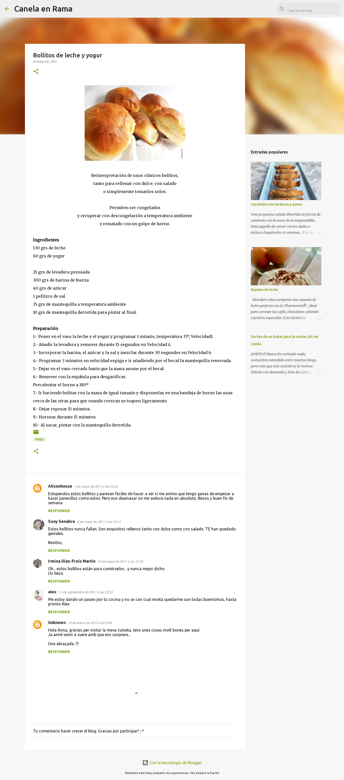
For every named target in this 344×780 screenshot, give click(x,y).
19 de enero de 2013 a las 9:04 (90, 623)
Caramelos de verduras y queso (276, 204)
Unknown (57, 622)
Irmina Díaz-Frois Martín (71, 561)
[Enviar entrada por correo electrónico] (36, 434)
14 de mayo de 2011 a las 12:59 (120, 561)
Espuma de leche (264, 290)
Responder (59, 511)
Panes (39, 439)
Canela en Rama (43, 8)
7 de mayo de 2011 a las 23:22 (96, 486)
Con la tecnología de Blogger (175, 762)
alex (52, 592)
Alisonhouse (60, 486)
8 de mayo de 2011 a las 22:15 (99, 521)
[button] (36, 71)
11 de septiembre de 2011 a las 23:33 (85, 592)
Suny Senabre (61, 521)
